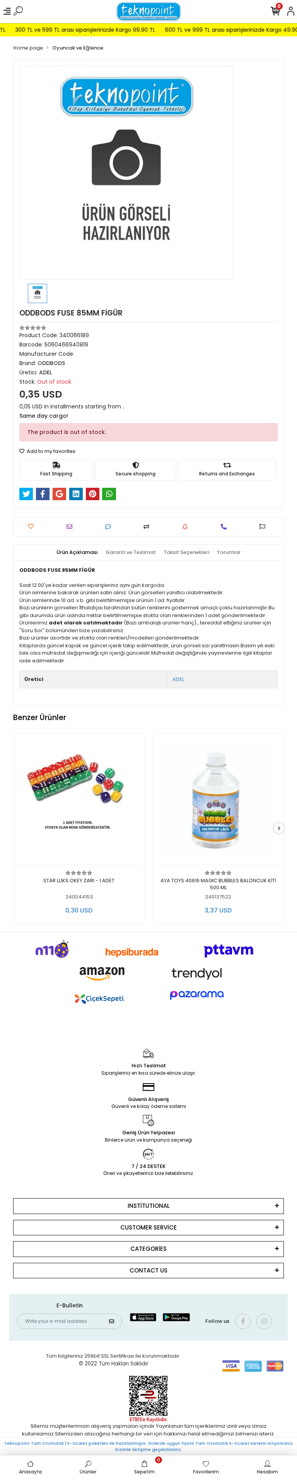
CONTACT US (148, 1270)
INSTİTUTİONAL (149, 1206)
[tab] (77, 552)
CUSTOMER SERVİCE (148, 1227)
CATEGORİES (148, 1249)
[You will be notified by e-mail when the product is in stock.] (187, 527)
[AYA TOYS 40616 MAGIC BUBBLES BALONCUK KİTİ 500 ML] (218, 801)
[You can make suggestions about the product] (264, 527)
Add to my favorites (50, 451)
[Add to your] (148, 527)
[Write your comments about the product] (110, 527)
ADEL (178, 679)
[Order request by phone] (225, 527)
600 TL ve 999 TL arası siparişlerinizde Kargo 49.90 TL (224, 30)
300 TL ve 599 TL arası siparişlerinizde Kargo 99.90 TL (75, 30)
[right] (279, 828)
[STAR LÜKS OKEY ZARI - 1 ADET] (78, 801)
